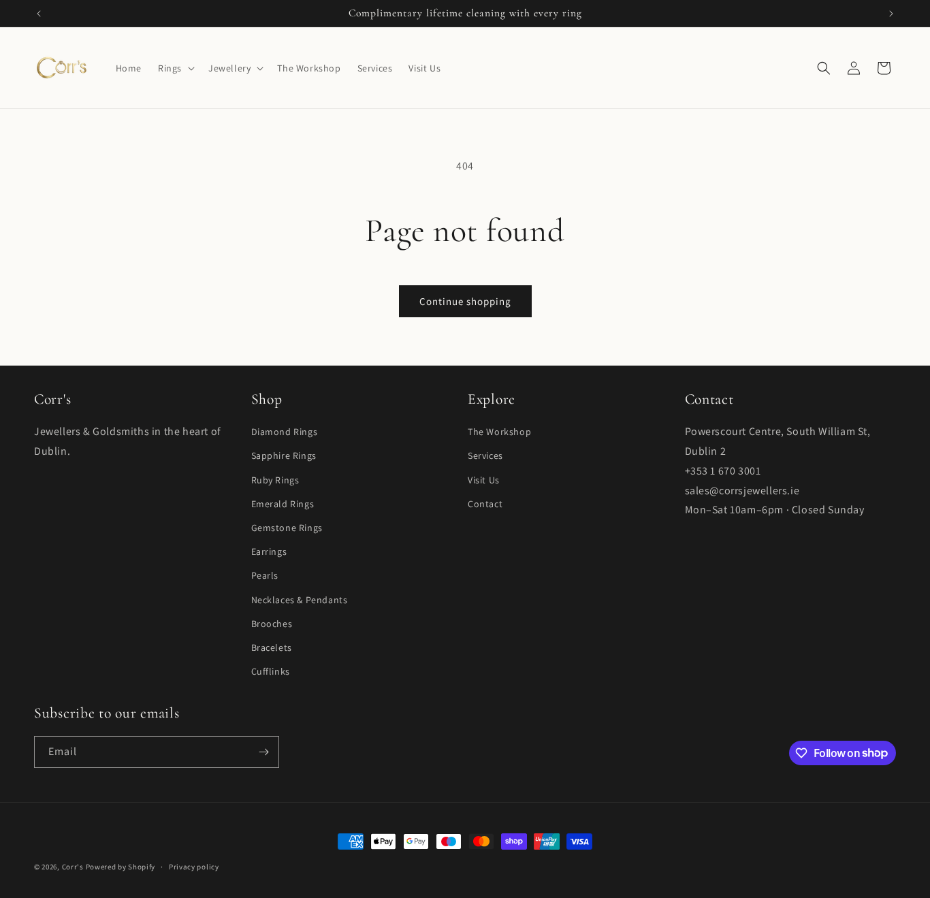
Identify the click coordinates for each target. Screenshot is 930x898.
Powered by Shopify (121, 866)
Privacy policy (194, 866)
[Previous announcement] (39, 14)
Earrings (269, 551)
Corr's (73, 866)
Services (485, 455)
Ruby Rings (275, 479)
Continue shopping (465, 301)
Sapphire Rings (284, 455)
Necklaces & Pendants (299, 599)
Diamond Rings (284, 432)
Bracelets (271, 647)
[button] (175, 68)
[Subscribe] (263, 752)
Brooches (272, 623)
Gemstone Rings (287, 527)
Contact (485, 503)
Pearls (265, 575)
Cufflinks (270, 670)
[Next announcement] (891, 14)
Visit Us (484, 479)
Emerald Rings (283, 503)
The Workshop (499, 432)
